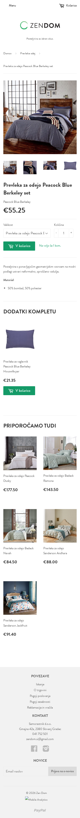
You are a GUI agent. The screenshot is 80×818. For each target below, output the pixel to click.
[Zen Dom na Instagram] (46, 750)
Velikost (8, 224)
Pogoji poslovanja (40, 696)
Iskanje (40, 684)
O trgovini (40, 690)
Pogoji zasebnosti (40, 701)
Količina (59, 224)
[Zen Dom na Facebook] (34, 750)
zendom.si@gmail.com (40, 739)
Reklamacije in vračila (40, 707)
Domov (7, 53)
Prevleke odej (27, 53)
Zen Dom (41, 793)
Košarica (71, 5)
